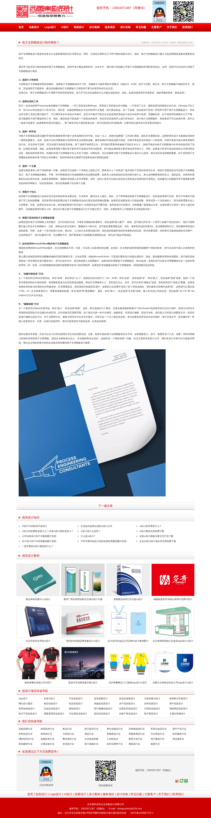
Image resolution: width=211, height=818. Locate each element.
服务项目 (110, 27)
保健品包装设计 (102, 703)
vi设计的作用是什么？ (150, 526)
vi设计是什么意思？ (91, 531)
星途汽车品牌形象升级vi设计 (83, 682)
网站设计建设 (25, 703)
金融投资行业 (47, 739)
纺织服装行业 (179, 734)
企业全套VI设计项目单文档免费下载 (157, 541)
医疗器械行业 (91, 744)
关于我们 (172, 27)
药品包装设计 (76, 703)
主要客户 (156, 27)
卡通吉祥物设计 (177, 713)
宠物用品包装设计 (178, 708)
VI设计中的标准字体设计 (34, 526)
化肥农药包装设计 (128, 708)
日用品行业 (68, 734)
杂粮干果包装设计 (128, 713)
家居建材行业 (25, 744)
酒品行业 (89, 734)
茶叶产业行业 (179, 729)
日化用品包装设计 (78, 713)
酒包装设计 (74, 708)
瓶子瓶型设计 (151, 713)
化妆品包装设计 (52, 708)
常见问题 (141, 27)
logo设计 (23, 698)
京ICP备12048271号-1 (141, 813)
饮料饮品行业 (25, 734)
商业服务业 (178, 739)
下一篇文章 (105, 505)
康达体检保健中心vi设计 (38, 599)
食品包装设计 (51, 703)
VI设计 (65, 27)
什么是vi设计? (88, 536)
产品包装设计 (76, 698)
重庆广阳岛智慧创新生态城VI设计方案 (83, 599)
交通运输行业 (47, 744)
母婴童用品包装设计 (54, 713)
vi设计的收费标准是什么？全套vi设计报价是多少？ (48, 531)
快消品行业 (68, 744)
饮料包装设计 (151, 703)
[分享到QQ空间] (186, 781)
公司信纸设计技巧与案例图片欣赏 (39, 536)
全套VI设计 (49, 698)
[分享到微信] (181, 781)
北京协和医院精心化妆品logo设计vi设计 (173, 641)
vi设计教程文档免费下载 (151, 531)
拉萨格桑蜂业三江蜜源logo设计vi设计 (128, 682)
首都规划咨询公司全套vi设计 (128, 599)
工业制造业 (112, 739)
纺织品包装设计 (102, 713)
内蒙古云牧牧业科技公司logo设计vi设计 (173, 682)
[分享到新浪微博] (177, 781)
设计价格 (125, 27)
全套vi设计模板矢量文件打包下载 (156, 536)
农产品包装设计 (127, 703)
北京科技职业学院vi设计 (38, 641)
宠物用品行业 (113, 734)
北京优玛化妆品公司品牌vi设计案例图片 (128, 641)
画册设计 (79, 27)
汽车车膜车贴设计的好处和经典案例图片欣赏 (104, 541)
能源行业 (155, 744)
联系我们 (187, 27)
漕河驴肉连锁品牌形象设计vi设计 (83, 641)
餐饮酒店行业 (69, 739)
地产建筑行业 (157, 739)
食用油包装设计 (27, 708)
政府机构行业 (47, 729)
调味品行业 (134, 744)
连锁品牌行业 (25, 729)
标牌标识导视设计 (178, 698)
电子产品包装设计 (28, 713)
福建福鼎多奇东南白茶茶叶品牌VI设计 (172, 599)
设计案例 (94, 27)
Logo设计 (50, 27)
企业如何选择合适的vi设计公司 (96, 526)
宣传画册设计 (101, 698)
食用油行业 (46, 734)
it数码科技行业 (26, 739)
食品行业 (67, 729)
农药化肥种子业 (115, 744)
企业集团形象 (91, 739)
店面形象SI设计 (152, 698)
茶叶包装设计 (176, 703)
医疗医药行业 (91, 729)
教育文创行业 (135, 739)
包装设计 (34, 27)
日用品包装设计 (152, 708)
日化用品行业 (157, 734)
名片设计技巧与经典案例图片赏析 (39, 541)
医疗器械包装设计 (103, 708)
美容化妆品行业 (159, 729)
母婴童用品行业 (137, 734)
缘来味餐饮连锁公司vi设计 (38, 682)
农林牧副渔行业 (137, 729)
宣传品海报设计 (127, 698)
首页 (21, 27)
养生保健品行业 (115, 729)
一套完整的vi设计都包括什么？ (38, 546)
